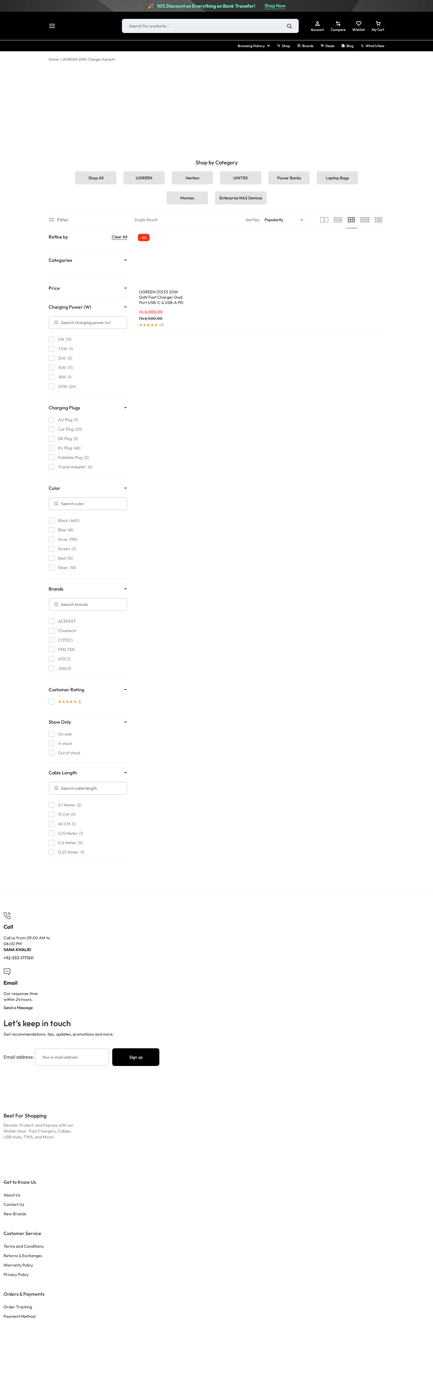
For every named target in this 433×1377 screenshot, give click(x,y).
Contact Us (14, 1204)
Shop (286, 46)
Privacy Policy (16, 1274)
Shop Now (275, 6)
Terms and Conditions (24, 1246)
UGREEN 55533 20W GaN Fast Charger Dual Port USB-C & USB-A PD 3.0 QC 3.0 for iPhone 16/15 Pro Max (161, 302)
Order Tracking (18, 1307)
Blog (349, 46)
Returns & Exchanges (23, 1255)
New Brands (15, 1213)
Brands (307, 46)
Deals (329, 46)
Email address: (19, 1057)
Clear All (119, 236)
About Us (12, 1195)
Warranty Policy (18, 1265)
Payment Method (19, 1316)
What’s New (375, 46)
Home (54, 59)
